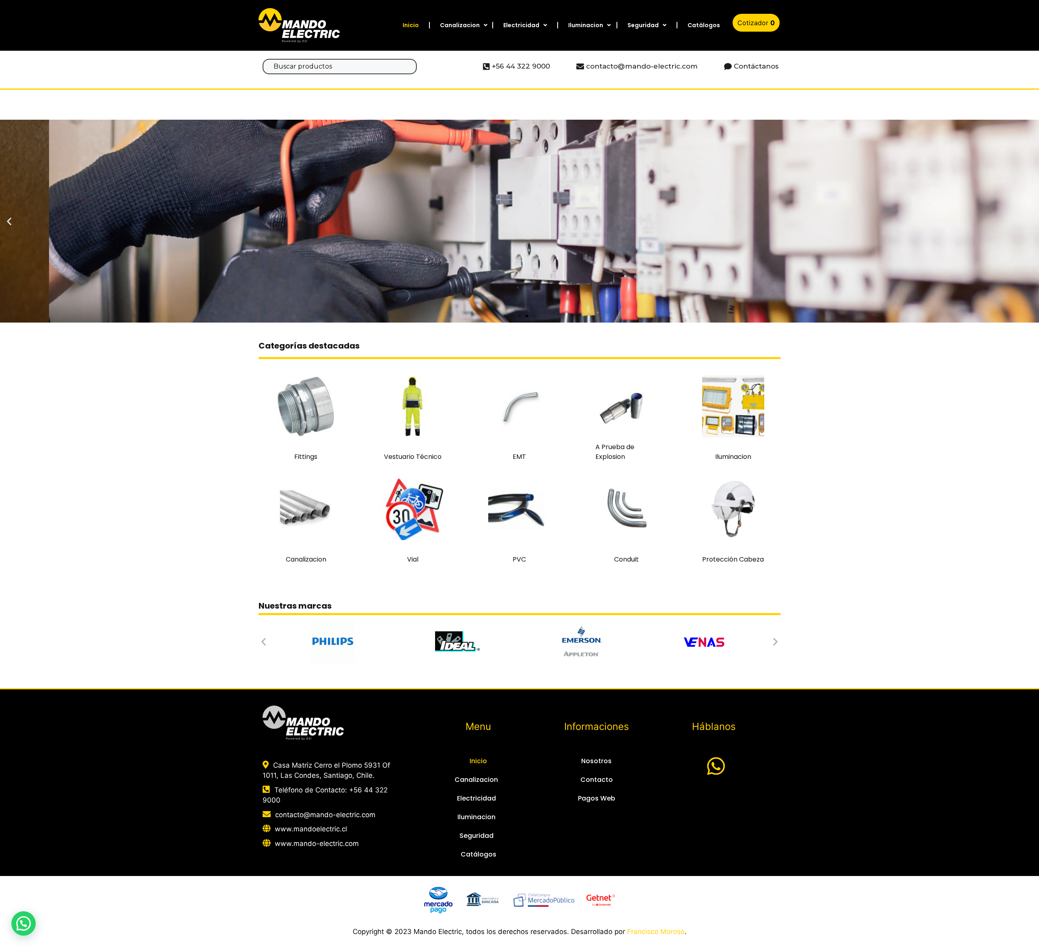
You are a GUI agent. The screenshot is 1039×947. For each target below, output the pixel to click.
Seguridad (643, 25)
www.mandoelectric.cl (311, 829)
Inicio (411, 25)
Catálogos (704, 25)
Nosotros (596, 761)
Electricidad (521, 25)
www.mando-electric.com (317, 843)
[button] (505, 316)
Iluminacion (585, 25)
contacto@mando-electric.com (325, 815)
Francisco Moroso (656, 932)
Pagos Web (596, 798)
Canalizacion (460, 25)
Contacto (596, 779)
